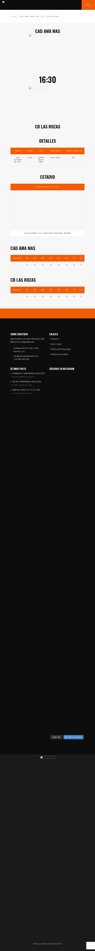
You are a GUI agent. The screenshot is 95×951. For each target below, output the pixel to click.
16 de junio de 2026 (22, 393)
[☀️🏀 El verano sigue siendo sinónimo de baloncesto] (76, 621)
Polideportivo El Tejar (47, 187)
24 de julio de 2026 (22, 385)
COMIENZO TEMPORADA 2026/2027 (28, 373)
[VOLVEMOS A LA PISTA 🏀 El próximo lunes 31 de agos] (76, 473)
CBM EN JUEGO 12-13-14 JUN (26, 390)
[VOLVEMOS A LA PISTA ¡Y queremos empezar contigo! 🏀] (57, 478)
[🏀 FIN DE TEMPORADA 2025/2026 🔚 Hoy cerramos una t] (57, 658)
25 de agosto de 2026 (23, 377)
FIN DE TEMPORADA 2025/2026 (26, 381)
